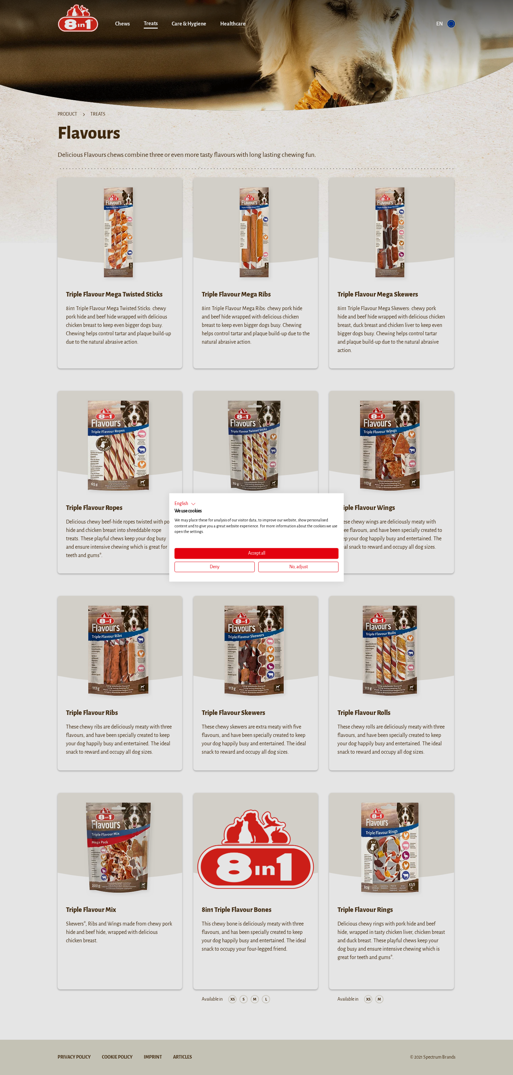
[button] (185, 504)
